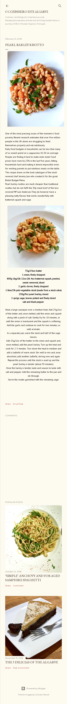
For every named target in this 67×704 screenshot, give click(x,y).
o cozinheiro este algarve (26, 12)
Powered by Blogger (36, 688)
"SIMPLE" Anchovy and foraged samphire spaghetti (32, 578)
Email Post (18, 404)
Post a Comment (21, 668)
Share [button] (8, 404)
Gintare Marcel (42, 694)
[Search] (60, 5)
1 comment (18, 585)
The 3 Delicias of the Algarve (31, 662)
